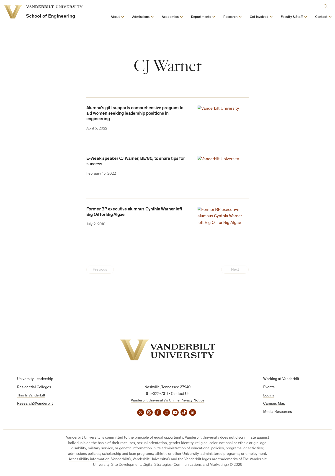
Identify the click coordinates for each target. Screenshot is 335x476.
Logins (268, 396)
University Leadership (35, 379)
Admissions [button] (140, 17)
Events (269, 387)
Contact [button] (321, 17)
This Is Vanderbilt (31, 396)
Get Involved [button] (259, 17)
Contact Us (180, 394)
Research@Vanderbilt (35, 404)
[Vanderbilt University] (167, 350)
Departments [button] (201, 17)
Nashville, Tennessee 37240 (167, 387)
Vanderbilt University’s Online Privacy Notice (167, 401)
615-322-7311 (157, 394)
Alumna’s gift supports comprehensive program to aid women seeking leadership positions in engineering (135, 114)
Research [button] (230, 17)
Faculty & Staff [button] (292, 17)
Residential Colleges (34, 387)
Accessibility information (89, 459)
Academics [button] (170, 17)
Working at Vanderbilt (281, 379)
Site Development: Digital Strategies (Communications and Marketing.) (170, 465)
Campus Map (274, 404)
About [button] (115, 17)
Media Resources (277, 412)
